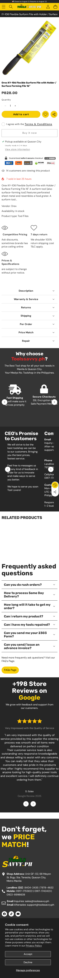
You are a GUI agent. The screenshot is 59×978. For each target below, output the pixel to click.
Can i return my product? (23, 616)
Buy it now (29, 132)
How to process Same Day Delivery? (24, 594)
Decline (28, 962)
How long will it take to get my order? (27, 606)
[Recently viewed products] (55, 485)
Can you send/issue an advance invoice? (21, 646)
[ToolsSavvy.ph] (29, 6)
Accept (28, 954)
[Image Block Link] (29, 161)
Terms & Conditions (38, 124)
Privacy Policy (34, 945)
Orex (14, 206)
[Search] (10, 6)
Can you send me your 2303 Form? (25, 634)
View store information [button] (17, 149)
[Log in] (47, 6)
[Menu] (3, 6)
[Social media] (55, 492)
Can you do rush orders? (23, 585)
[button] (55, 6)
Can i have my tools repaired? (27, 624)
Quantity (6, 99)
